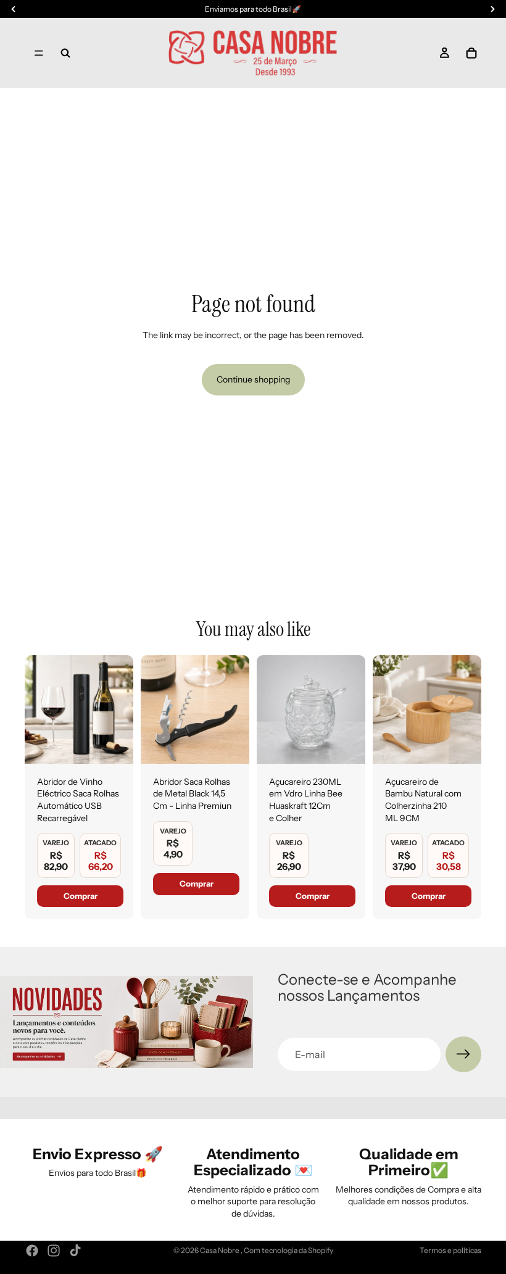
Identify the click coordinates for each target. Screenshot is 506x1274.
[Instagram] (53, 1250)
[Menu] (39, 53)
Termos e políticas (450, 1250)
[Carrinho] (471, 53)
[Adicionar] (114, 745)
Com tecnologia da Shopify (288, 1250)
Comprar (80, 896)
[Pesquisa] (65, 53)
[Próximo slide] (119, 709)
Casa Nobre (220, 1250)
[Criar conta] (463, 1054)
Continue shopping (253, 379)
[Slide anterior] (38, 709)
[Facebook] (32, 1250)
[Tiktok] (75, 1250)
